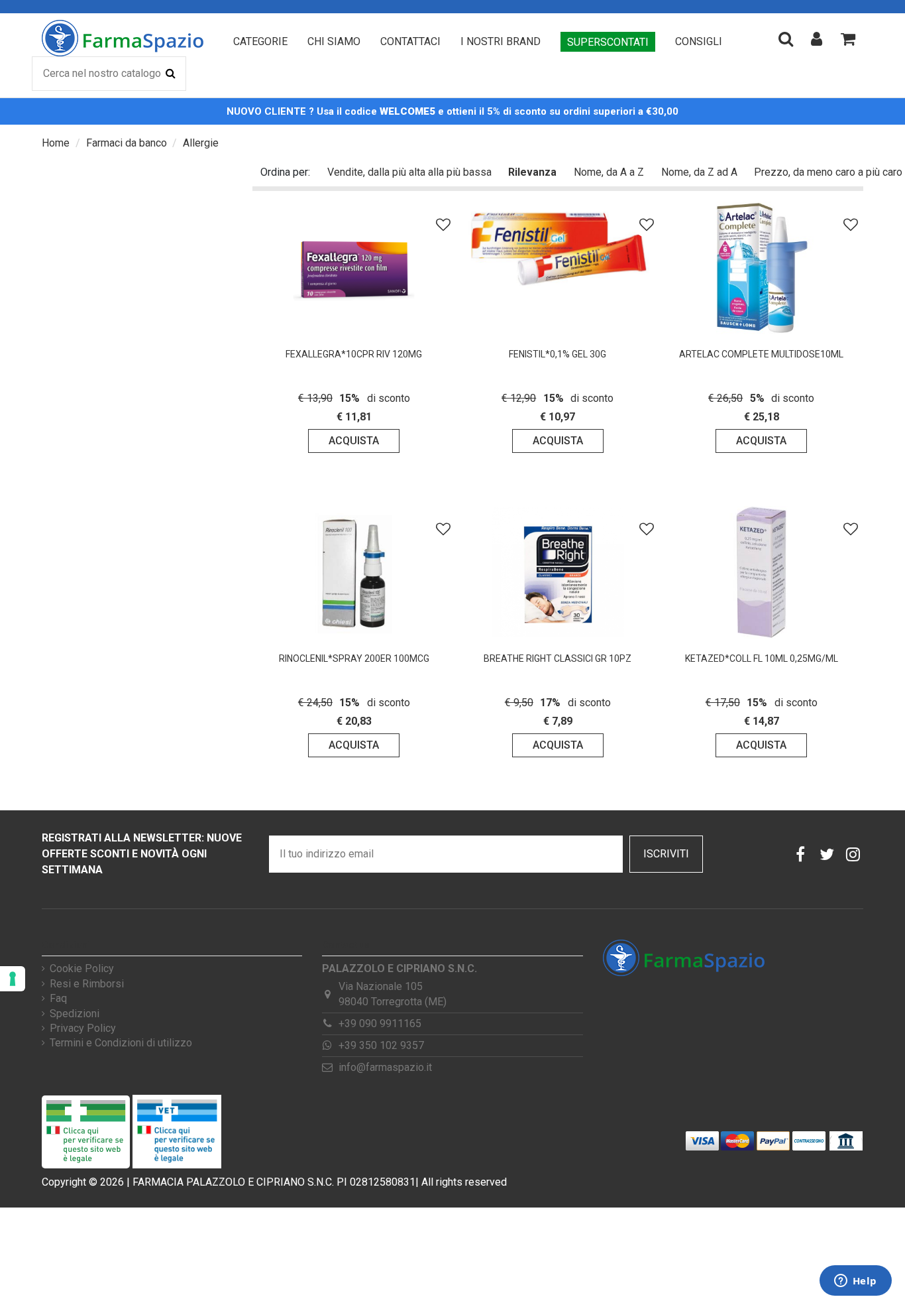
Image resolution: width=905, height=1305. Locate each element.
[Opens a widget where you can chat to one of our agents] (855, 1281)
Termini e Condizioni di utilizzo (121, 1043)
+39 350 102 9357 (381, 1045)
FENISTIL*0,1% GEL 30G (557, 354)
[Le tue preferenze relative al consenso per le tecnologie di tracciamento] (12, 978)
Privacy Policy (83, 1028)
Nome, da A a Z (609, 172)
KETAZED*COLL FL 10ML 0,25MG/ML (761, 658)
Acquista (354, 440)
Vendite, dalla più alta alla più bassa (409, 172)
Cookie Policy (82, 968)
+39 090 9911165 (380, 1023)
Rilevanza (532, 172)
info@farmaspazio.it (385, 1067)
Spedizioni (74, 1014)
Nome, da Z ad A (699, 172)
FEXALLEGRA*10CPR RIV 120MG (354, 354)
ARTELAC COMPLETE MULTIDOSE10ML (761, 354)
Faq (58, 998)
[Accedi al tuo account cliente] (816, 38)
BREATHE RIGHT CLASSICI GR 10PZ (557, 658)
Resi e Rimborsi (87, 984)
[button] (260, 42)
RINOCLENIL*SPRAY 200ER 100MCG (354, 658)
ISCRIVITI (666, 853)
